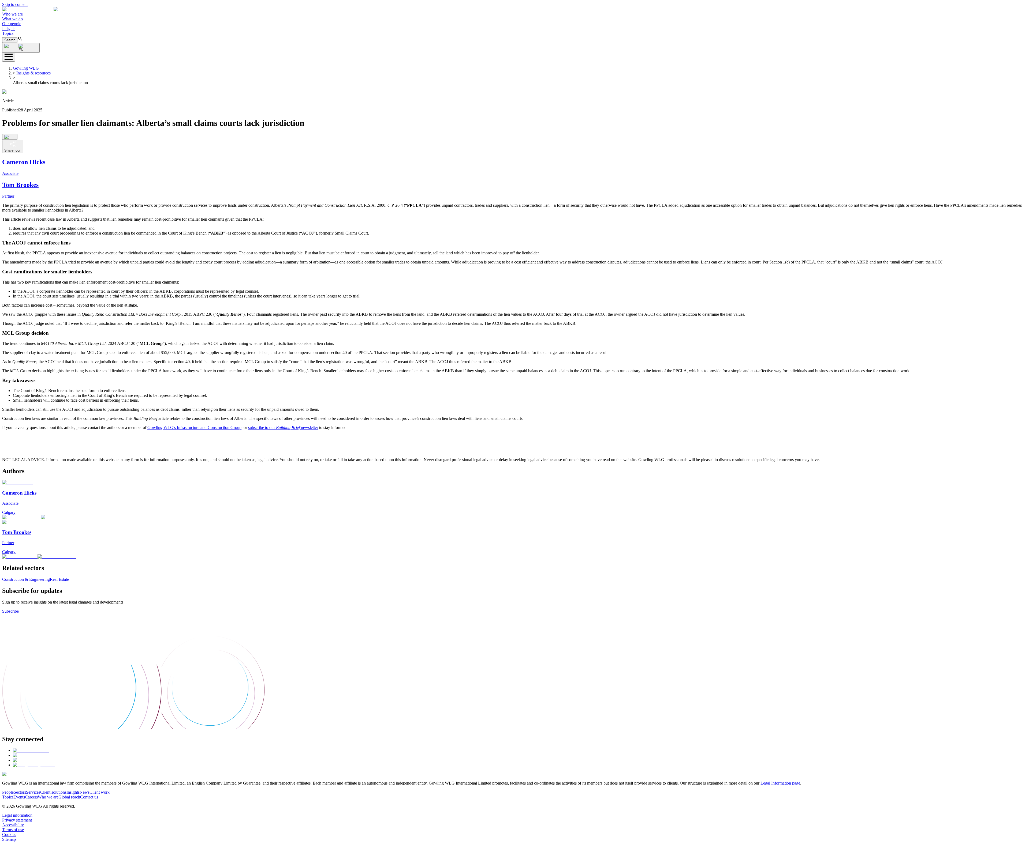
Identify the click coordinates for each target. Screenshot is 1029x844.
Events (19, 797)
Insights (8, 28)
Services (33, 792)
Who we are (12, 14)
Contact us (89, 797)
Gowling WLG (26, 68)
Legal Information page (780, 783)
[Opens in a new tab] (31, 750)
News (85, 792)
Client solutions (53, 792)
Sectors (20, 792)
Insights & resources (33, 73)
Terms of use (13, 829)
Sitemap (9, 839)
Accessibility (13, 825)
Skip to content (15, 4)
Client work (100, 792)
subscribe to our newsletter (283, 427)
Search (9, 40)
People (8, 792)
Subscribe (10, 611)
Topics (7, 33)
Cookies (9, 834)
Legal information (17, 815)
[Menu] (8, 57)
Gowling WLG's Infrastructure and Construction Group (194, 427)
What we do (12, 19)
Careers (31, 797)
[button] (53, 9)
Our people (11, 23)
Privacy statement (17, 820)
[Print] (9, 137)
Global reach (69, 797)
